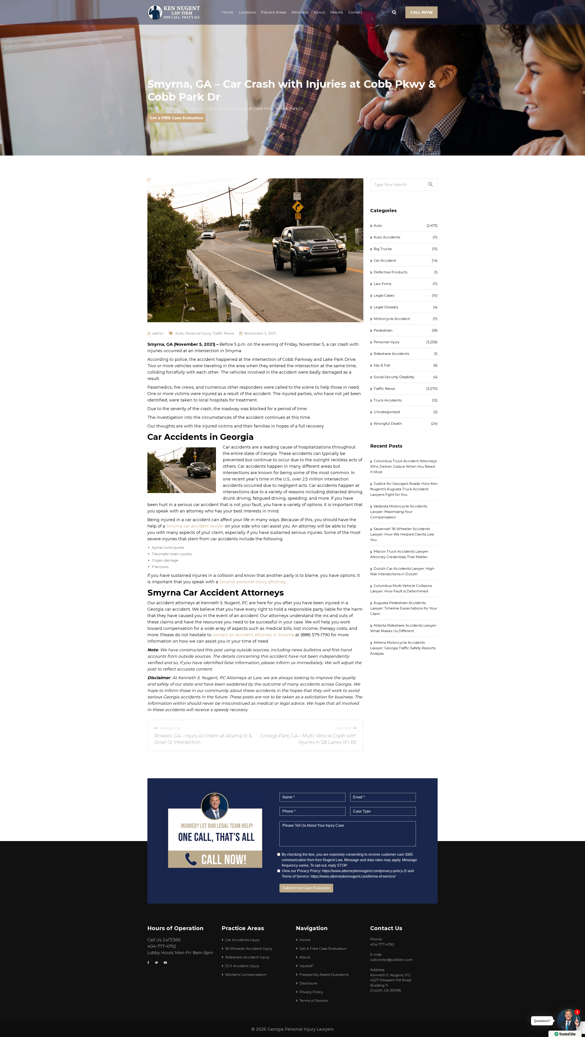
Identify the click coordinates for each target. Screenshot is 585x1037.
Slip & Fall (382, 365)
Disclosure (308, 983)
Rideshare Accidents (391, 353)
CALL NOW (421, 12)
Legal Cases (384, 295)
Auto (179, 333)
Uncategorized (387, 412)
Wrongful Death (388, 423)
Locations (247, 12)
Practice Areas (273, 12)
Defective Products (390, 272)
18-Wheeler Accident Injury (248, 948)
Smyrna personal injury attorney (252, 581)
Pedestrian (383, 330)
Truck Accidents (388, 400)
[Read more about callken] (173, 12)
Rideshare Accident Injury (247, 957)
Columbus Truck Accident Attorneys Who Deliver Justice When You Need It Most (403, 466)
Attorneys (299, 12)
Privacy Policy (311, 992)
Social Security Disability (394, 377)
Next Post (343, 728)
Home (227, 12)
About (319, 12)
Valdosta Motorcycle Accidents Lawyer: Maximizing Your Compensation (398, 511)
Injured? (306, 966)
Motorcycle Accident (392, 319)
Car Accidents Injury (242, 940)
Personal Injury (198, 333)
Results (336, 12)
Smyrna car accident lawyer (195, 526)
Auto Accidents (387, 237)
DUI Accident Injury (242, 966)
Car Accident (385, 260)
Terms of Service (313, 1000)
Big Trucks (383, 249)
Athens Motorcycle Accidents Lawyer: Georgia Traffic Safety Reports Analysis (403, 648)
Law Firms (382, 284)
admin (157, 333)
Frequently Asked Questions (323, 974)
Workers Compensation (245, 974)
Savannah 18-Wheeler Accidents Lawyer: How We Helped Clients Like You (402, 534)
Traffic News (223, 333)
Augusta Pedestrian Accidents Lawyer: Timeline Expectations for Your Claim (403, 608)
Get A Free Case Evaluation (322, 948)
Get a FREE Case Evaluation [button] (176, 118)
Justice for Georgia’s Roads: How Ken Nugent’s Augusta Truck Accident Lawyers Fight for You (404, 489)
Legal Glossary (386, 307)
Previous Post (170, 728)
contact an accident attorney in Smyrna (253, 634)
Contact (355, 12)
